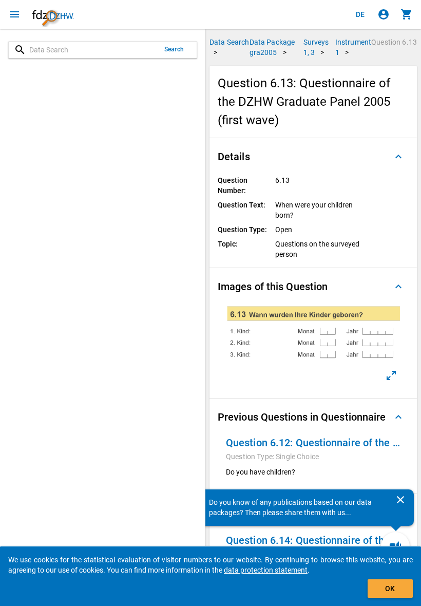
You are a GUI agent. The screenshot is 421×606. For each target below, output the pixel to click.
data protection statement (266, 570)
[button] (313, 156)
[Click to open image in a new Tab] (391, 375)
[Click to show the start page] (53, 14)
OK (390, 588)
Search (174, 49)
